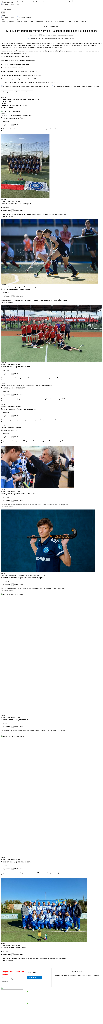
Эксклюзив (48, 385)
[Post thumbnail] (38, 992)
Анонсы (13, 385)
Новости (46, 26)
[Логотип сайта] (10, 4)
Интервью (4, 287)
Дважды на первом (9, 430)
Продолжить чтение (7, 131)
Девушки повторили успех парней (15, 720)
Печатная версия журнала (16, 287)
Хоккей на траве (54, 26)
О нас (54, 1000)
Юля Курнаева (18, 125)
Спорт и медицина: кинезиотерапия (15, 289)
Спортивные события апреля (13, 388)
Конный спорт (20, 385)
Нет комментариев (39, 1000)
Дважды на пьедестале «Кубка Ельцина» (18, 494)
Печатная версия (13, 575)
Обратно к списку (6, 101)
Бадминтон (4, 115)
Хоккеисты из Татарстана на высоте (16, 367)
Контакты (55, 997)
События (37, 385)
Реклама (55, 1003)
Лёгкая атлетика (29, 385)
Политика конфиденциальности (62, 1006)
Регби (16, 115)
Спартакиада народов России (13, 118)
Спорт (20, 115)
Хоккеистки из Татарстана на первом (16, 204)
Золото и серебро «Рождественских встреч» (19, 409)
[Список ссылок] (13, 1002)
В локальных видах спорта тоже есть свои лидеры (22, 578)
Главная (55, 991)
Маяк (17, 92)
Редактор (44, 35)
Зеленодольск (7, 92)
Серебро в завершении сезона (13, 947)
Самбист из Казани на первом (36, 1005)
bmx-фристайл (5, 385)
